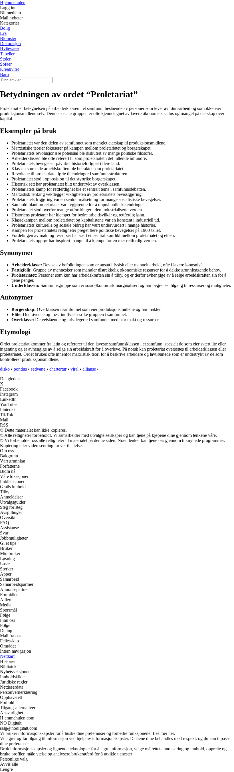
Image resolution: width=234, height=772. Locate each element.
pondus (20, 369)
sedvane (38, 369)
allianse (89, 369)
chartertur (57, 369)
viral (74, 369)
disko (5, 369)
